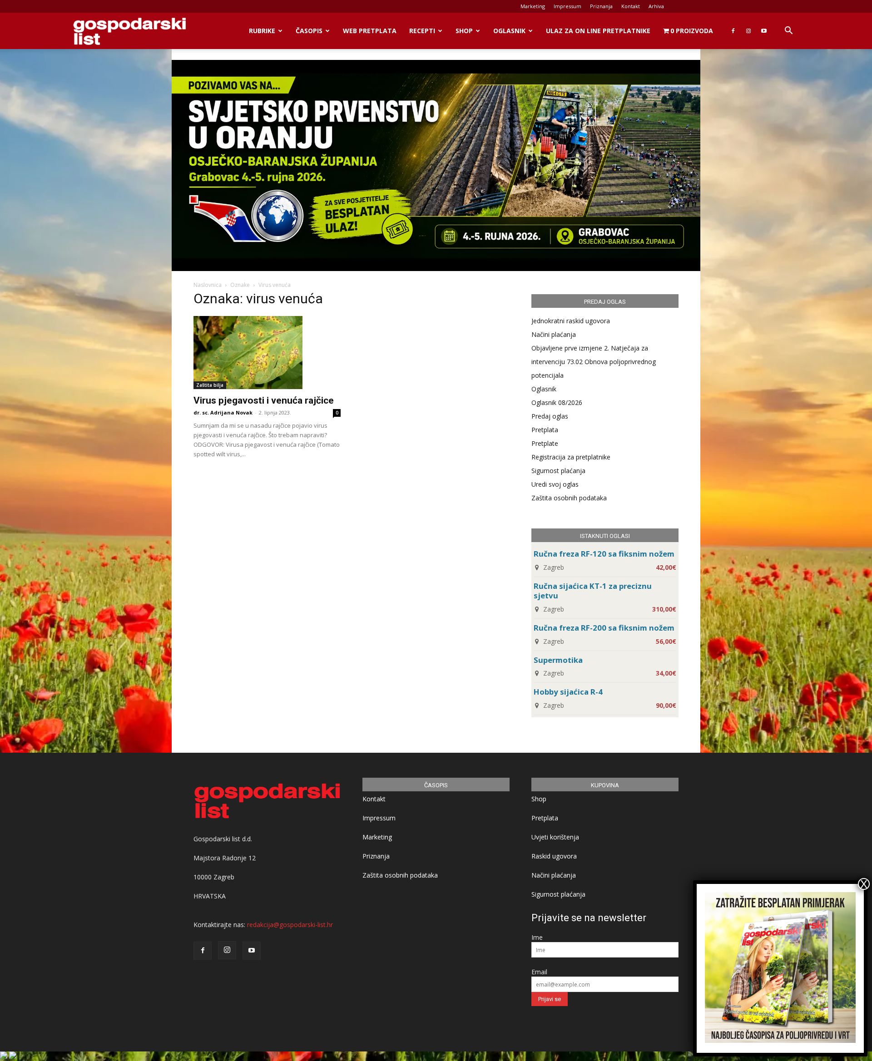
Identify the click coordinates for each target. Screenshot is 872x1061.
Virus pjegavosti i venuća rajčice (263, 400)
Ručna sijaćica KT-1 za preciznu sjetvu (593, 591)
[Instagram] (748, 31)
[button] (788, 31)
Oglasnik (509, 30)
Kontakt (630, 6)
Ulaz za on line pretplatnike (598, 30)
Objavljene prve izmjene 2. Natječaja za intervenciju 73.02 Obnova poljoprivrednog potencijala (593, 362)
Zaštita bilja (209, 385)
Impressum (567, 6)
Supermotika (558, 660)
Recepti (422, 30)
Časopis (309, 30)
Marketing (532, 6)
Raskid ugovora (554, 856)
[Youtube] (764, 31)
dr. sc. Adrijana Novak (223, 412)
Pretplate (544, 443)
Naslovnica (207, 285)
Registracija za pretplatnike (570, 457)
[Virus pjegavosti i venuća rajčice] (267, 352)
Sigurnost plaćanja (558, 470)
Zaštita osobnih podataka (569, 497)
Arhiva (656, 6)
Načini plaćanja (553, 334)
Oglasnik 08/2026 (556, 402)
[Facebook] (733, 31)
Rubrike (262, 30)
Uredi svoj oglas (555, 484)
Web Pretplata (369, 30)
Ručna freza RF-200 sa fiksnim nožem (604, 627)
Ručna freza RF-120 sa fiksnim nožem (604, 553)
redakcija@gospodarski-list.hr (290, 924)
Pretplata (544, 429)
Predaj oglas (549, 416)
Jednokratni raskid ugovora (570, 320)
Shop (464, 30)
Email (539, 971)
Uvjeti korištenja (555, 837)
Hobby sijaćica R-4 (568, 691)
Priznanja (601, 6)
